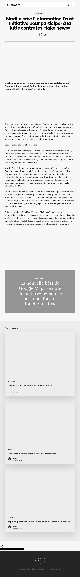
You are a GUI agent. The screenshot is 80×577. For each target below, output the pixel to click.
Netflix (10, 449)
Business (11, 517)
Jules (41, 33)
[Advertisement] (40, 108)
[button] (72, 5)
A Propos (41, 558)
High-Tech (39, 13)
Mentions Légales (41, 561)
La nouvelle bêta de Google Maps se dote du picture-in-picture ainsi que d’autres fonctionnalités (40, 291)
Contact (41, 563)
